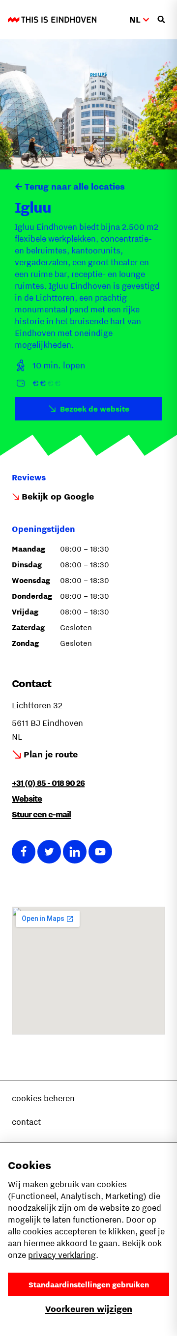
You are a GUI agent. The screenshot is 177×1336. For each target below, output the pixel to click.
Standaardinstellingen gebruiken (89, 1284)
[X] (49, 851)
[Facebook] (23, 851)
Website (27, 798)
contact (26, 1121)
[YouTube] (100, 851)
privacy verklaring (62, 1255)
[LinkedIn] (75, 851)
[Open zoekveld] (161, 20)
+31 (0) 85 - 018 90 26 (48, 783)
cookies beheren (43, 1098)
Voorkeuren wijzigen (88, 1308)
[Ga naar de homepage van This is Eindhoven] (52, 20)
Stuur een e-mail (41, 814)
